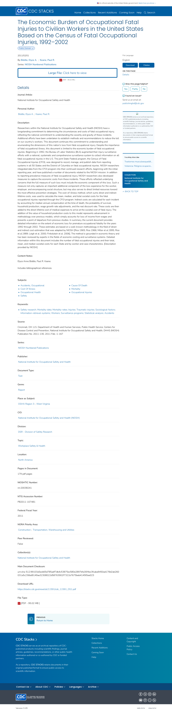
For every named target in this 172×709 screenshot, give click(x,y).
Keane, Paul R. (47, 60)
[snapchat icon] (150, 700)
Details (126, 74)
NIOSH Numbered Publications (40, 64)
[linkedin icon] (154, 694)
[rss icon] (154, 700)
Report (21, 389)
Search (151, 12)
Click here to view (67, 73)
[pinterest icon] (145, 700)
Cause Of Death (79, 285)
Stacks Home (98, 638)
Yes (125, 89)
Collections (89, 12)
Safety (24, 295)
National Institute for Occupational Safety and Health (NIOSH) (49, 417)
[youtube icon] (141, 700)
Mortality (75, 288)
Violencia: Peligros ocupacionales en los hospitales (138, 166)
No (144, 89)
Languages (75, 686)
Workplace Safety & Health (31, 445)
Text (20, 375)
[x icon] (145, 694)
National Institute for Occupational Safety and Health (44, 361)
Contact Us (132, 654)
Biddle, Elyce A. (29, 60)
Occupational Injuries (81, 292)
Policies (59, 686)
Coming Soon (126, 12)
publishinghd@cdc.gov (133, 103)
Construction (24, 529)
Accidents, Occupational (32, 285)
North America (25, 459)
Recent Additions (107, 12)
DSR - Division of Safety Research (35, 431)
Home (77, 12)
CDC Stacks (25, 639)
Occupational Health (31, 292)
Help (139, 12)
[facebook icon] (141, 694)
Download (130, 65)
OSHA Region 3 (26, 403)
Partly (135, 89)
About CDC (41, 686)
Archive (92, 686)
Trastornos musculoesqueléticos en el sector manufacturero (138, 161)
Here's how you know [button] (146, 3)
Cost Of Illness (28, 288)
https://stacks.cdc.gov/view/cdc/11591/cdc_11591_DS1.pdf (47, 589)
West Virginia (43, 403)
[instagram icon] (150, 694)
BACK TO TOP (131, 191)
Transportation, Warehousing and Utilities (53, 529)
